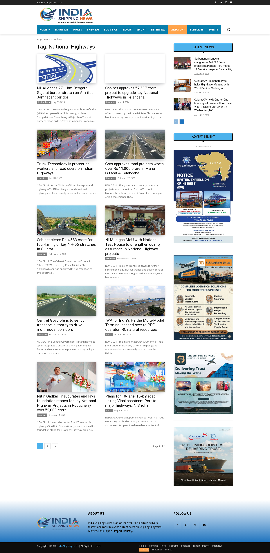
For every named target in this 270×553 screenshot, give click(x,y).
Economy (42, 254)
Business (110, 102)
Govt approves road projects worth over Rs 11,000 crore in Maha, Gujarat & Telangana (134, 168)
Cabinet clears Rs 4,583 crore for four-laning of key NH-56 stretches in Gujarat (66, 244)
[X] (226, 3)
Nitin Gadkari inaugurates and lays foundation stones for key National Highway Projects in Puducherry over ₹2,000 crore (66, 403)
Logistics (42, 178)
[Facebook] (216, 3)
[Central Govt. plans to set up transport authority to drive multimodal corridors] (66, 301)
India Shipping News (67, 546)
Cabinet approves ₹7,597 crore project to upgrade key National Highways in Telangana (131, 92)
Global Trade (44, 102)
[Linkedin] (221, 3)
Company (42, 334)
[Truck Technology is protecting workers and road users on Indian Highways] (66, 144)
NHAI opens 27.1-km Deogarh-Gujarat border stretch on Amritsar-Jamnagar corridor (66, 92)
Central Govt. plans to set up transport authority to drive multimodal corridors (60, 325)
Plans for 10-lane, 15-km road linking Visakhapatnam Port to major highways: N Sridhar (130, 401)
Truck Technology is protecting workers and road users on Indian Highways (65, 168)
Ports (108, 334)
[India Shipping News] (66, 15)
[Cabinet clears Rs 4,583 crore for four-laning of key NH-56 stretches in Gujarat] (66, 220)
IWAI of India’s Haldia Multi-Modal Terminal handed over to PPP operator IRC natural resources (134, 325)
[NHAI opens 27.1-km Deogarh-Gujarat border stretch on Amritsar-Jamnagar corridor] (66, 68)
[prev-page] (176, 121)
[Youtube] (231, 3)
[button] (228, 29)
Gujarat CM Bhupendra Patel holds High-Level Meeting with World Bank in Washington (211, 84)
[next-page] (55, 446)
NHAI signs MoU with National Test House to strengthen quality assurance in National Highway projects (133, 247)
